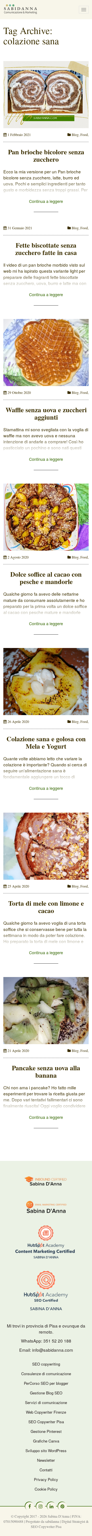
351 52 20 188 (57, 1341)
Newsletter (46, 1460)
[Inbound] (46, 1180)
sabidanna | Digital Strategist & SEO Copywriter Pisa (60, 1524)
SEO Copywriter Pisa (46, 1421)
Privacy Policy (46, 1479)
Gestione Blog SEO (46, 1393)
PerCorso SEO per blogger (46, 1383)
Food (84, 134)
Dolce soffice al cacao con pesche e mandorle (46, 577)
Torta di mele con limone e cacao (46, 906)
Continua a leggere (46, 201)
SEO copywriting (46, 1364)
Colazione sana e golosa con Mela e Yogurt (46, 742)
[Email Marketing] (46, 1206)
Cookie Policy (46, 1489)
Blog (75, 134)
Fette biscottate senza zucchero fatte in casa (46, 248)
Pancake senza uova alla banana (46, 1071)
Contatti (46, 1469)
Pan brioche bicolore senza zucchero (46, 155)
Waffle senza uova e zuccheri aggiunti (46, 413)
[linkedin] (51, 1506)
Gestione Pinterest (46, 1431)
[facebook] (29, 1506)
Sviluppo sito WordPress (46, 1450)
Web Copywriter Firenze (46, 1412)
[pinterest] (62, 1506)
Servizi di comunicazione (46, 1402)
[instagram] (40, 1506)
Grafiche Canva (46, 1441)
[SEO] (46, 1290)
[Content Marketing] (46, 1241)
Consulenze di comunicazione (46, 1373)
